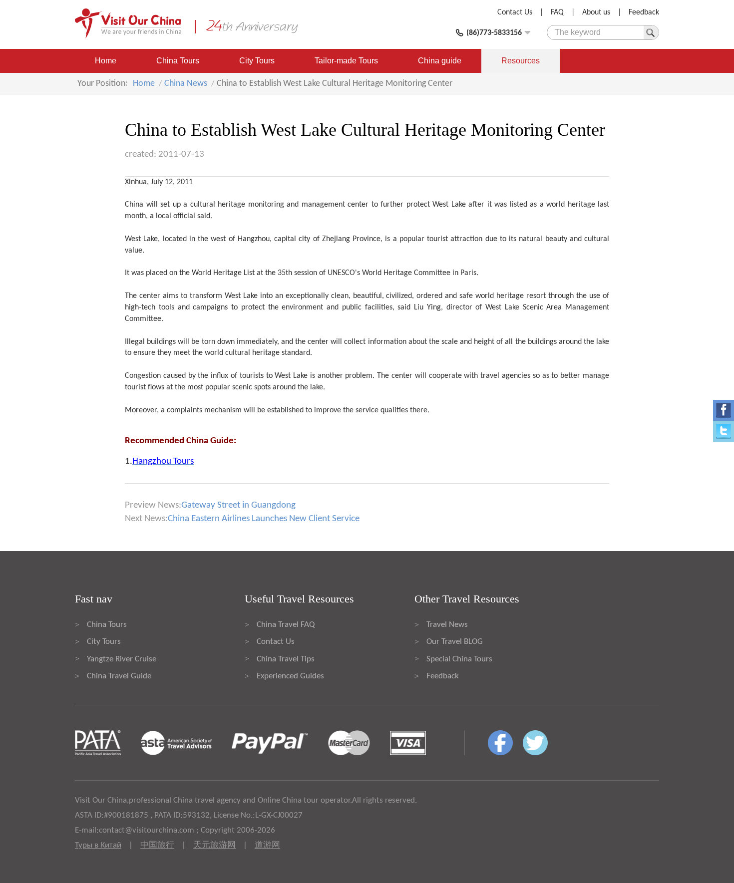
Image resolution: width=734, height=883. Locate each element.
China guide (439, 60)
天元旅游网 (214, 845)
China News (185, 83)
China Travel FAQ (286, 624)
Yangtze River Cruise (121, 659)
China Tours (177, 60)
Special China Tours (459, 659)
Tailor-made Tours (346, 60)
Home (105, 60)
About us (596, 12)
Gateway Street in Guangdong (238, 505)
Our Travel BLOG (454, 641)
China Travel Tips (286, 659)
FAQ (557, 12)
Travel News (447, 624)
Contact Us (514, 12)
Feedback (644, 12)
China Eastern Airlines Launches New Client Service (264, 519)
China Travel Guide (119, 676)
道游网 (267, 845)
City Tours (257, 60)
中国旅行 (157, 845)
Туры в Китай (98, 845)
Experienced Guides (290, 676)
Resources (520, 60)
